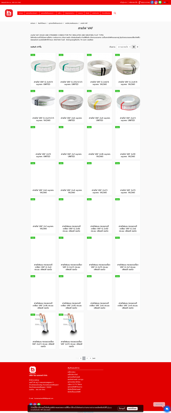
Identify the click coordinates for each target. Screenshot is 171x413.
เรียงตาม (113, 47)
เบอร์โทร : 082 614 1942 (37, 390)
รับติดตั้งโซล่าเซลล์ (74, 389)
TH (167, 2)
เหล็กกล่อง (71, 372)
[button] (115, 13)
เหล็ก (59, 13)
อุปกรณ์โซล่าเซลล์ (74, 377)
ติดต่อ (87, 13)
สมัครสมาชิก (133, 2)
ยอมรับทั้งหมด (132, 408)
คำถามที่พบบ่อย (106, 13)
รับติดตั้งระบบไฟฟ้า (74, 392)
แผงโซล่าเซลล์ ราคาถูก (75, 379)
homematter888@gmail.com (43, 398)
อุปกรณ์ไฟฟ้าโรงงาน (75, 387)
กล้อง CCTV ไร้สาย (75, 384)
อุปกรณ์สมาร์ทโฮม (74, 382)
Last (94, 358)
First (77, 358)
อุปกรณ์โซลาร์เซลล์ (31, 13)
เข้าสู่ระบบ (123, 2)
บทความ (80, 13)
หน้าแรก (21, 13)
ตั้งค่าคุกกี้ (122, 408)
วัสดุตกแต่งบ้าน (69, 13)
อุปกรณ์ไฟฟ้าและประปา (47, 13)
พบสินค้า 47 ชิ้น (36, 47)
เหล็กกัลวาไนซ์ (72, 374)
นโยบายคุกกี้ (46, 409)
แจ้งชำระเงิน (95, 13)
